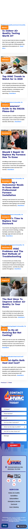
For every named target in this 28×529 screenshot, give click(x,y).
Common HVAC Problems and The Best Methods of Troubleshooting (12, 252)
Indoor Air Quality (14, 493)
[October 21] (14, 215)
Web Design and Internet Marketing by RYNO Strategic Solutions (14, 520)
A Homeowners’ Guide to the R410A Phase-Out (13, 109)
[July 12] (14, 326)
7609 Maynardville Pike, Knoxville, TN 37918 (15, 468)
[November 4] (14, 179)
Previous (3, 382)
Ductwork (14, 504)
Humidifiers (14, 496)
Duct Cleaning (14, 507)
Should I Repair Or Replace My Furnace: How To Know (14, 155)
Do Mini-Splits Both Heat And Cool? (13, 361)
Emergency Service (14, 501)
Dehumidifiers (14, 498)
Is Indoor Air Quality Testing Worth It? (11, 33)
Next (10, 382)
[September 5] (14, 245)
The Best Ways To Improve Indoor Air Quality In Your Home (13, 303)
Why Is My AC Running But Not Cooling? (11, 333)
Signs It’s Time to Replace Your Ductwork (12, 221)
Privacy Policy (16, 519)
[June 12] (14, 357)
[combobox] (14, 422)
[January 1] (14, 102)
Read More (12, 93)
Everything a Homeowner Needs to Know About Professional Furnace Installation (13, 189)
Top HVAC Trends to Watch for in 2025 (13, 77)
